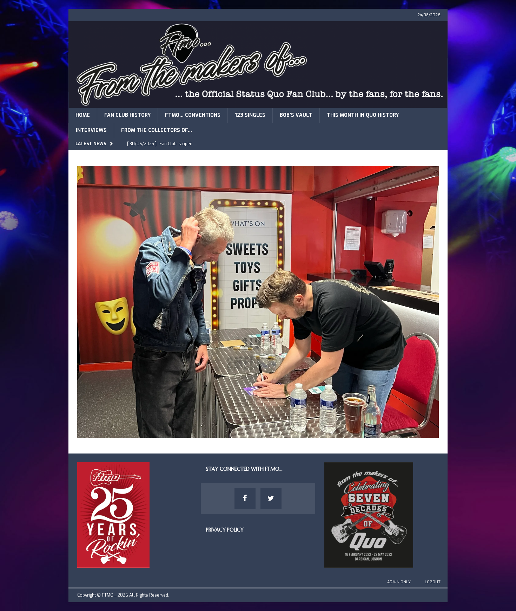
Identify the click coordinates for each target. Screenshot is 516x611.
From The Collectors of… (156, 130)
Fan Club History (127, 115)
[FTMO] (258, 104)
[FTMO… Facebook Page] (245, 498)
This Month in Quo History (363, 115)
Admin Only (399, 582)
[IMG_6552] (258, 433)
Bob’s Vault (296, 115)
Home (82, 115)
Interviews (91, 130)
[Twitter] (271, 498)
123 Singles (250, 115)
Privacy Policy (225, 530)
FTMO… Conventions (192, 115)
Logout (433, 582)
